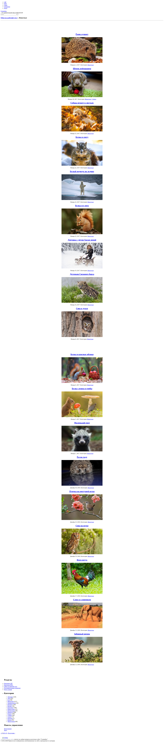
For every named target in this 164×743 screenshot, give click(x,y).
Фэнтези (10, 718)
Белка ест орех (82, 205)
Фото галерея (8, 689)
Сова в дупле (82, 308)
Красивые (10, 707)
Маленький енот (82, 423)
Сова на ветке (82, 526)
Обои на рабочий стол (9, 18)
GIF (5, 2)
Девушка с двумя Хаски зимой (82, 240)
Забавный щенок (82, 634)
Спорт (9, 717)
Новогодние (11, 709)
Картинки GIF (8, 683)
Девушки (10, 697)
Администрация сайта (7, 739)
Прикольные (11, 710)
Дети (9, 698)
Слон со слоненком (82, 600)
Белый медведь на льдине (82, 171)
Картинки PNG (8, 685)
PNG (5, 3)
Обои (5, 5)
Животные (90, 65)
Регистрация (7, 728)
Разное (9, 714)
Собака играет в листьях (82, 103)
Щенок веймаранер (82, 68)
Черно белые (11, 721)
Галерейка (4, 11)
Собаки (94, 99)
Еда (9, 700)
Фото (5, 8)
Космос (10, 706)
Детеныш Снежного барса (82, 274)
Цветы (9, 720)
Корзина (10, 704)
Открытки (7, 6)
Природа (10, 712)
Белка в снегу (82, 137)
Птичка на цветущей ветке (82, 491)
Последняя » (11, 733)
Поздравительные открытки (12, 688)
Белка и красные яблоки (82, 354)
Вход (5, 730)
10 (6, 733)
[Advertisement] (82, 26)
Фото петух (82, 560)
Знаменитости (12, 703)
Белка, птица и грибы (82, 388)
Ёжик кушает (82, 34)
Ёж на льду (82, 457)
